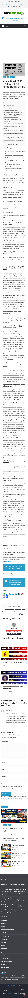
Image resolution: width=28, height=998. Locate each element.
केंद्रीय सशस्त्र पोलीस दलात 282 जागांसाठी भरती (18, 862)
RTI (8, 77)
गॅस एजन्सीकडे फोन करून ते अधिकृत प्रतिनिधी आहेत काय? (13, 141)
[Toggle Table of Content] (22, 103)
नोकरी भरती (4, 825)
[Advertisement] (14, 42)
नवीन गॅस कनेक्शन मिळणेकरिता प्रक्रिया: (11, 107)
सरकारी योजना (4, 920)
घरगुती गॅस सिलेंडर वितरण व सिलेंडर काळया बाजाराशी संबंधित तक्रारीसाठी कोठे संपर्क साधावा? (13, 116)
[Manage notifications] (24, 995)
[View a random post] (25, 26)
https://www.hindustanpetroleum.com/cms (13, 542)
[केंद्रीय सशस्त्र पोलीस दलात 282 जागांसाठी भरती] (6, 863)
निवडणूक (3, 964)
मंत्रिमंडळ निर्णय (4, 939)
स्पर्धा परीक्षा (3, 945)
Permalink (22, 713)
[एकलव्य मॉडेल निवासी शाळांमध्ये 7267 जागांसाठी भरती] (14, 672)
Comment (4, 741)
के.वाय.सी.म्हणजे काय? (8, 109)
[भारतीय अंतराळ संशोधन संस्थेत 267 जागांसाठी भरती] (6, 847)
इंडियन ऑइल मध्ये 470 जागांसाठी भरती (13, 829)
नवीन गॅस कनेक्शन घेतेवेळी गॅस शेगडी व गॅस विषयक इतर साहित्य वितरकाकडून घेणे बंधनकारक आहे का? (13, 113)
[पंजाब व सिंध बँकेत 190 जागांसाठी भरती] (14, 647)
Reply (7, 728)
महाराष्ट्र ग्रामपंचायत (5, 958)
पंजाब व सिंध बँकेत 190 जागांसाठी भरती (13, 662)
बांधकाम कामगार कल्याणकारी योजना (7, 929)
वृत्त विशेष (4, 77)
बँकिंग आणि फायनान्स (5, 967)
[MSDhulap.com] (3, 26)
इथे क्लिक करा (9, 561)
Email (3, 769)
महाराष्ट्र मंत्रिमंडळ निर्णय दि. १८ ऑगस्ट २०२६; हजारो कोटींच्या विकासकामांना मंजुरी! (15, 4)
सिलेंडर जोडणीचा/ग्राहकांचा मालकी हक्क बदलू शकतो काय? (13, 134)
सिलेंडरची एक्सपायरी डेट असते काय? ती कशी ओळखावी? (12, 127)
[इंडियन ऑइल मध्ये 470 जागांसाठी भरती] (14, 816)
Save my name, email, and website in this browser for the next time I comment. (12, 788)
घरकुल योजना (3, 923)
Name (3, 762)
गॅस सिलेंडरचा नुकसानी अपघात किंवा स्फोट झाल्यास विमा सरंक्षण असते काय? (13, 131)
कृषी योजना (3, 926)
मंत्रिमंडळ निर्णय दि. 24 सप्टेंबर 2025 (13, 638)
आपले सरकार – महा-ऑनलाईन (6, 961)
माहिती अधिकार (13, 77)
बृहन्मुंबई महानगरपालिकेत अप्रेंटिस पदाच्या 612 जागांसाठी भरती (18, 854)
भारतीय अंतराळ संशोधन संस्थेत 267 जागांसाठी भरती (18, 846)
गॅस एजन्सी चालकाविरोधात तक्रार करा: (11, 144)
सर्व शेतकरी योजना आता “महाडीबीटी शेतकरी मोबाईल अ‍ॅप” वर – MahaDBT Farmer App (14, 605)
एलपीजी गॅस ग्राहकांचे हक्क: (9, 105)
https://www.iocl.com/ (14, 549)
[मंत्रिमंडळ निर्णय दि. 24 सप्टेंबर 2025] (14, 623)
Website (3, 776)
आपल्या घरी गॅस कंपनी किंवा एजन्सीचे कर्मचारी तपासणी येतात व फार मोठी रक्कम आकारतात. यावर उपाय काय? (13, 138)
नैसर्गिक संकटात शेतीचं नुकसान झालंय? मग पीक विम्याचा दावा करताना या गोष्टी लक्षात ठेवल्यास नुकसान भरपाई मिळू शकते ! (13, 612)
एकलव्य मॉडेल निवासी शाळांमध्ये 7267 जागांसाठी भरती (13, 688)
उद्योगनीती (3, 955)
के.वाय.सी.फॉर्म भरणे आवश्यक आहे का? (11, 110)
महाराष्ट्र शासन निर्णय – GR (6, 936)
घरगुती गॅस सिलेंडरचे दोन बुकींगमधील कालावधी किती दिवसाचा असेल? (13, 124)
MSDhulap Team (15, 90)
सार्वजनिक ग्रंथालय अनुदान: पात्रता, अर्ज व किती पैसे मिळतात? (13, 884)
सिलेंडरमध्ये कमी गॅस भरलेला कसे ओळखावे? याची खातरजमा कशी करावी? (13, 120)
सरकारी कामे (3, 933)
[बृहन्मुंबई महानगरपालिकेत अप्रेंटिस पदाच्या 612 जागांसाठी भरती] (6, 855)
